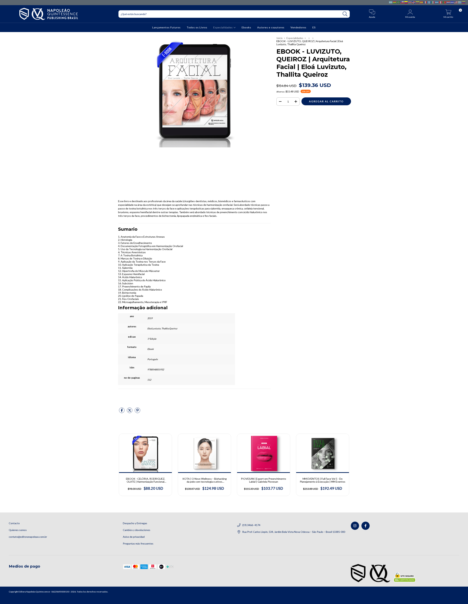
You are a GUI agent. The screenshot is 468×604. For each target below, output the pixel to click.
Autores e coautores (270, 27)
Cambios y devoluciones (136, 529)
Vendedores (298, 27)
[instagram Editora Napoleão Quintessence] (355, 526)
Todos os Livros (197, 27)
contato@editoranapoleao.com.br (28, 536)
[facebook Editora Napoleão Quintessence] (365, 526)
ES (314, 27)
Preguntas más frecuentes (138, 543)
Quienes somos (18, 529)
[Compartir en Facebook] (122, 411)
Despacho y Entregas (135, 523)
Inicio (279, 38)
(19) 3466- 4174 (251, 525)
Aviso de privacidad (134, 536)
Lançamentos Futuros (166, 27)
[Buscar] (345, 14)
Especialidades (223, 27)
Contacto (14, 523)
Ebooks (246, 27)
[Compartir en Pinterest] (137, 411)
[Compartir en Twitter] (130, 411)
